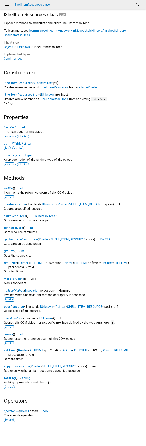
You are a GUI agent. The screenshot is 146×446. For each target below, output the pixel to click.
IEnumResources (44, 216)
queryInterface (13, 318)
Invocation (32, 290)
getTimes (10, 263)
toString (10, 378)
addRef (8, 188)
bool (45, 411)
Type (28, 155)
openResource (14, 306)
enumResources (15, 216)
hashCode (10, 127)
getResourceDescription (21, 239)
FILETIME (36, 263)
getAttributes (13, 228)
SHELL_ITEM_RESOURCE (86, 204)
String (26, 378)
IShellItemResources (18, 83)
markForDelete (14, 279)
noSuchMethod (14, 290)
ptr (5, 143)
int (23, 127)
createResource (15, 204)
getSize (9, 251)
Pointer (62, 204)
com (62, 14)
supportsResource (17, 366)
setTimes (10, 350)
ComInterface (13, 58)
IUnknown (23, 47)
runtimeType (12, 155)
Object (8, 47)
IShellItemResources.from (22, 94)
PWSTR (105, 239)
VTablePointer (43, 83)
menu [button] (7, 4)
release (8, 334)
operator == (11, 411)
